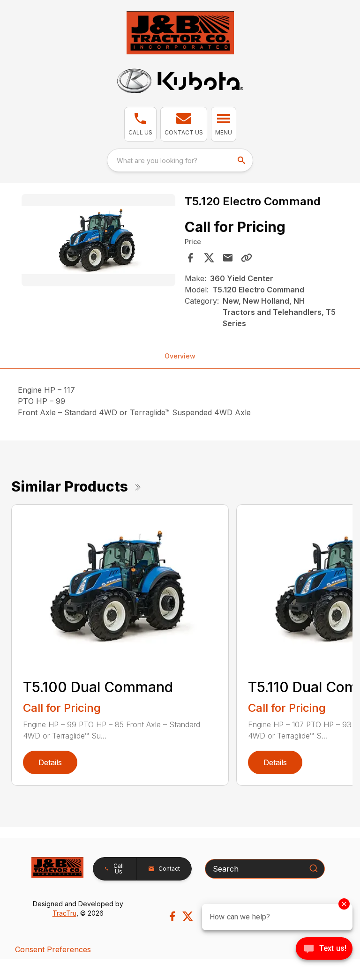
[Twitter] (188, 916)
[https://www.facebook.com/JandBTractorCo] (172, 916)
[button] (140, 124)
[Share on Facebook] (190, 257)
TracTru (64, 913)
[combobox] (180, 160)
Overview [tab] (180, 356)
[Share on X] (209, 257)
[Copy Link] (246, 257)
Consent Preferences (53, 949)
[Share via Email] (227, 257)
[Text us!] (324, 949)
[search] (242, 160)
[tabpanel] (98, 241)
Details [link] (50, 762)
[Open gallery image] (98, 240)
